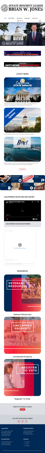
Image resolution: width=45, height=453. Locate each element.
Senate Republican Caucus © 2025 (19, 450)
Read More (22, 169)
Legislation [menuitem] (19, 18)
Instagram (18, 21)
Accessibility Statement (37, 450)
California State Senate (7, 450)
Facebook (20, 21)
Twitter (22, 21)
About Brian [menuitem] (11, 18)
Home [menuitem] (5, 18)
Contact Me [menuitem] (35, 18)
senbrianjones (18, 263)
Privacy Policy (29, 450)
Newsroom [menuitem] (26, 18)
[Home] (22, 8)
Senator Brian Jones (10, 263)
